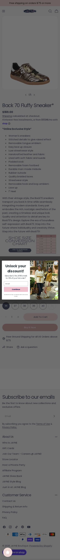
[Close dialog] (55, 262)
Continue (16, 289)
